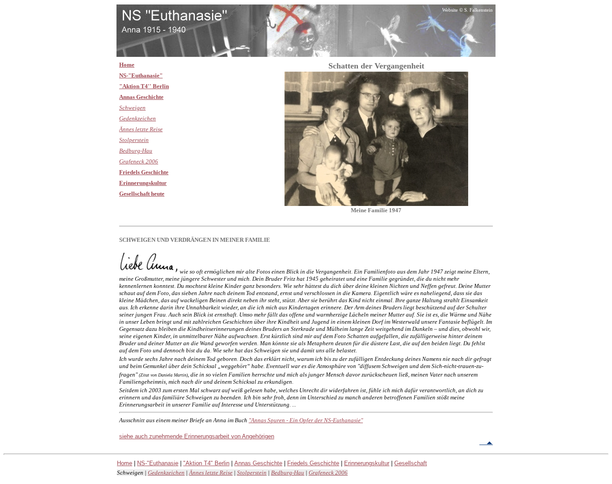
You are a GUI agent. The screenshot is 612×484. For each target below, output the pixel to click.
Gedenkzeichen (137, 118)
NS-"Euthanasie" (141, 75)
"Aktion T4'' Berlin (144, 86)
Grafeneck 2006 (138, 161)
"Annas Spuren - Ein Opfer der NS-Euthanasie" (306, 420)
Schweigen (132, 107)
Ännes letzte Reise (141, 129)
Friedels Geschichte (143, 172)
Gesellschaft (410, 463)
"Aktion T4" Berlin (206, 463)
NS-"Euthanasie (157, 463)
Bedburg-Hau (135, 150)
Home (126, 64)
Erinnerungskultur (143, 183)
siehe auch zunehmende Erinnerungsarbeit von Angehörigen (196, 436)
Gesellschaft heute (141, 193)
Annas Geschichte (141, 97)
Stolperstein (134, 140)
